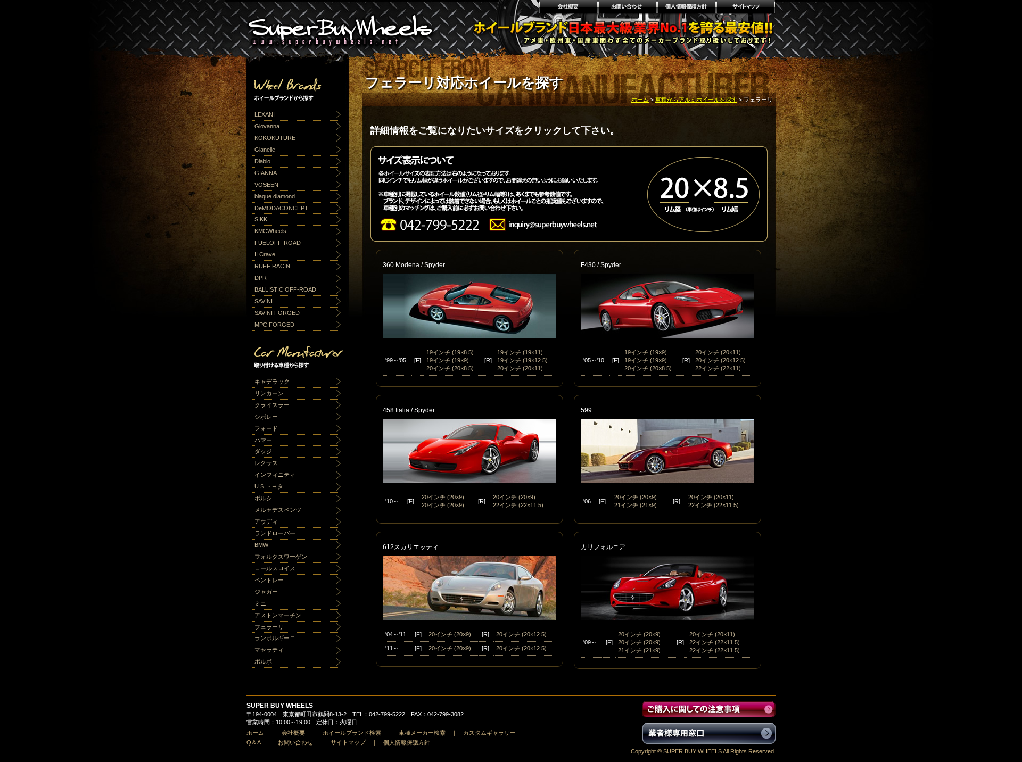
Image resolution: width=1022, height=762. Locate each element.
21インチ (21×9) (635, 505)
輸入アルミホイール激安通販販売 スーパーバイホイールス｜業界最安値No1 (347, 26)
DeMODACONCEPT (281, 208)
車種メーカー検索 (422, 733)
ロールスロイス (274, 568)
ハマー (263, 440)
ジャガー (266, 592)
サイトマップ (746, 8)
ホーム (640, 99)
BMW (261, 545)
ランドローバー (274, 533)
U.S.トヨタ (268, 486)
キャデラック (272, 381)
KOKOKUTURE (274, 138)
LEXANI (264, 114)
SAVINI (263, 301)
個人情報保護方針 (686, 8)
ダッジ (263, 451)
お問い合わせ (627, 8)
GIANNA (265, 173)
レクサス (266, 463)
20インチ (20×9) (443, 497)
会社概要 (568, 8)
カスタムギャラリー (489, 733)
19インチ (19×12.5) (522, 360)
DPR (260, 278)
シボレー (266, 416)
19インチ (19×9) (447, 360)
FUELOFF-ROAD (277, 242)
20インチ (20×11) (520, 368)
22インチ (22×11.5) (518, 505)
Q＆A (253, 742)
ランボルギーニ (274, 638)
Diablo (262, 161)
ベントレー (269, 580)
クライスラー (272, 405)
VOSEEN (266, 184)
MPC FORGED (274, 324)
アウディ (266, 521)
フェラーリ (269, 627)
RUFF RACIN (272, 266)
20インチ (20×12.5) (720, 360)
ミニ (260, 603)
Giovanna (266, 126)
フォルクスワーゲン (280, 556)
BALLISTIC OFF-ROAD (285, 289)
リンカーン (269, 393)
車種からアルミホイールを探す (696, 99)
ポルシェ (266, 498)
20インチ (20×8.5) (450, 368)
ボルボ (263, 661)
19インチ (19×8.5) (450, 352)
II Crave (264, 254)
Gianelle (264, 149)
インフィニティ (274, 474)
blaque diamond (274, 196)
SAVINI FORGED (277, 313)
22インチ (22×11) (718, 368)
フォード (266, 428)
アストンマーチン (277, 615)
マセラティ (269, 650)
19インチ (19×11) (520, 352)
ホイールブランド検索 (352, 733)
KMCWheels (270, 231)
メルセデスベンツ (277, 510)
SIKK (260, 219)
